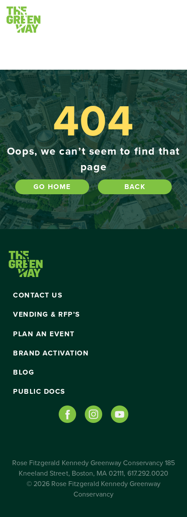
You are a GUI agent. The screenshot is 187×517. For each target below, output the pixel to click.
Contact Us (38, 295)
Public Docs (39, 391)
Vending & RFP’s (46, 314)
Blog (23, 372)
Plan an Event (44, 334)
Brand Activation (51, 353)
